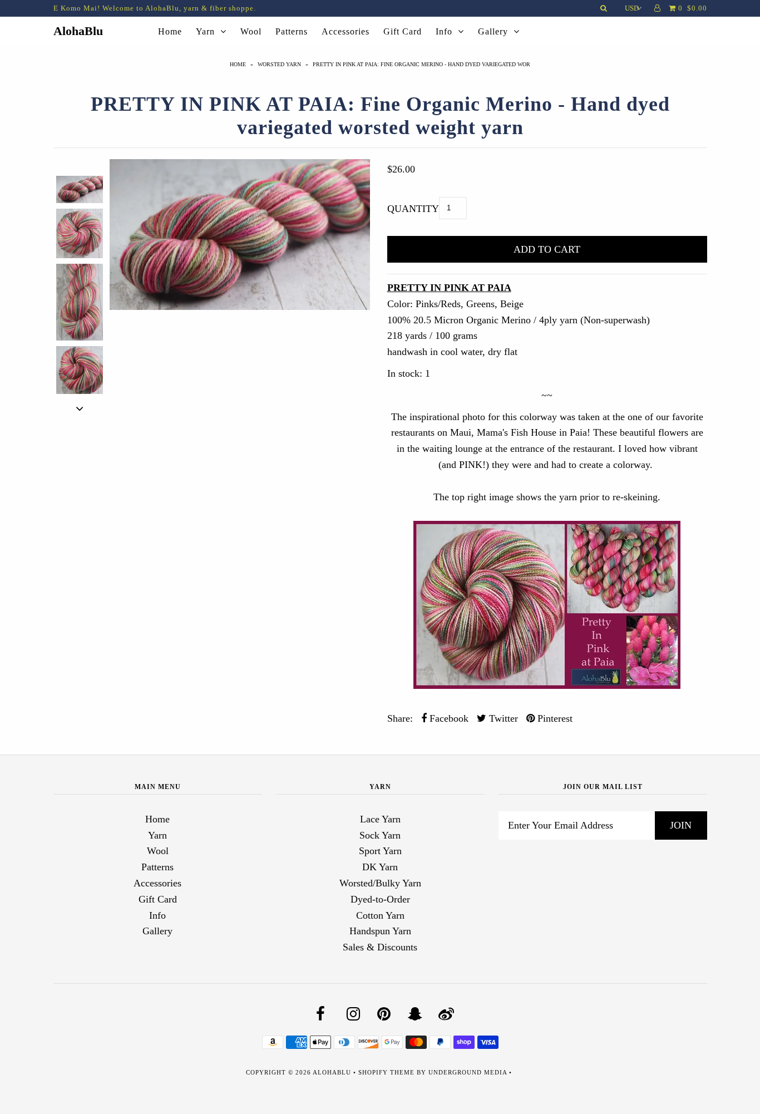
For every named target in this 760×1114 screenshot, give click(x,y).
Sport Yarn (380, 850)
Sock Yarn (380, 835)
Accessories (345, 31)
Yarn (205, 31)
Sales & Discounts (380, 947)
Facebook (447, 718)
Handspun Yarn (380, 930)
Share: (400, 718)
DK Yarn (380, 867)
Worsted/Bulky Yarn (380, 883)
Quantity (413, 208)
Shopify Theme (386, 1072)
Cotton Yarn (380, 915)
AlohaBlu (78, 31)
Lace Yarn (380, 819)
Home (170, 31)
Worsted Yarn (279, 64)
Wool (250, 31)
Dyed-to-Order (380, 899)
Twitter (502, 718)
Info (444, 31)
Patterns (291, 31)
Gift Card (402, 31)
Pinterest (554, 718)
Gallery (493, 31)
